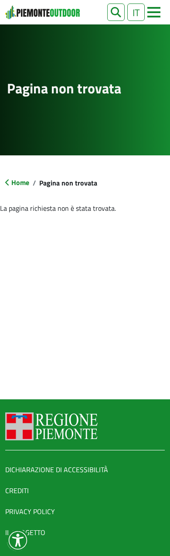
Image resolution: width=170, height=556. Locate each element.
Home (20, 182)
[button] (116, 12)
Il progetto (25, 532)
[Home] (42, 12)
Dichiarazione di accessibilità (56, 469)
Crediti (17, 490)
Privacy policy (30, 511)
